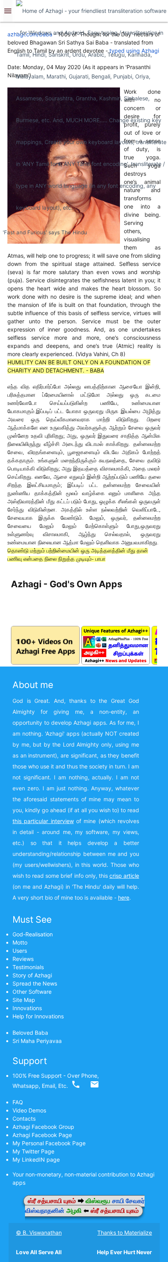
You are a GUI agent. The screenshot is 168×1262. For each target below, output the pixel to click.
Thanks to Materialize (124, 1232)
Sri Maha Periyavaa (37, 1040)
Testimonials (28, 967)
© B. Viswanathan (39, 1232)
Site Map (24, 999)
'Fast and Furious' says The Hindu (45, 232)
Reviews (23, 958)
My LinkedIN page (36, 1159)
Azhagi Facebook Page (42, 1135)
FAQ (18, 1102)
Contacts (24, 1118)
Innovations (27, 1008)
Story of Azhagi (32, 975)
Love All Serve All (39, 1252)
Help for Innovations (38, 1016)
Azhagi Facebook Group (43, 1126)
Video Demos (29, 1110)
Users (20, 950)
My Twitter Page (33, 1151)
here (123, 897)
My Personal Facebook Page (49, 1143)
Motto (20, 942)
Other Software (32, 991)
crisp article (124, 875)
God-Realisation (33, 934)
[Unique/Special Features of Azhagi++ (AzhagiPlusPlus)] (115, 662)
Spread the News (35, 983)
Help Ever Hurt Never (124, 1252)
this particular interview (43, 821)
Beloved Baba (30, 1032)
